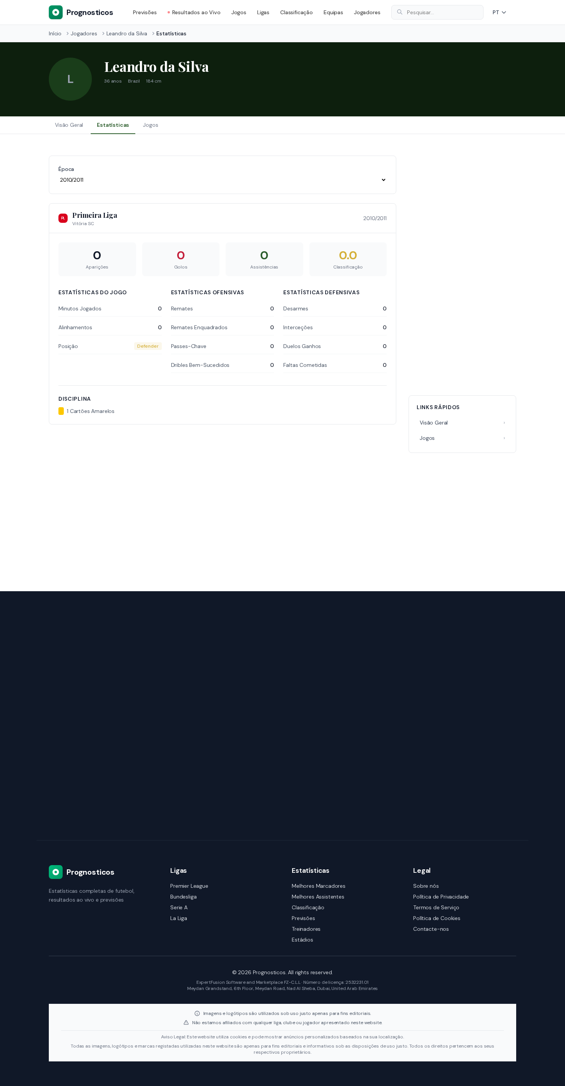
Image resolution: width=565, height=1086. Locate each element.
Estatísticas (113, 124)
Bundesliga (183, 896)
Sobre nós (426, 885)
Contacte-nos (431, 928)
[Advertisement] (462, 271)
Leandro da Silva (126, 33)
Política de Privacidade (441, 896)
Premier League (189, 885)
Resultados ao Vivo (196, 12)
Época (66, 169)
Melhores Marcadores (319, 885)
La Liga (178, 918)
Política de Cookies (436, 918)
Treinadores (306, 928)
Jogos (238, 12)
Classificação (296, 12)
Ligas (263, 12)
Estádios (302, 939)
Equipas (333, 12)
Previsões (145, 12)
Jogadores (367, 12)
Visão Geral (69, 124)
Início (55, 33)
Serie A (179, 907)
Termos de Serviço (436, 907)
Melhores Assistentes (318, 896)
